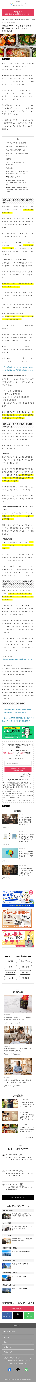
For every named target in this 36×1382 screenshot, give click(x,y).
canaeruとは (28, 1358)
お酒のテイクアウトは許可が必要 (15, 146)
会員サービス (8, 1347)
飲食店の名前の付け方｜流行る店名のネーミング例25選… (27, 1104)
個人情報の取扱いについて (23, 1361)
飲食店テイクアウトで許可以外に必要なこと (17, 154)
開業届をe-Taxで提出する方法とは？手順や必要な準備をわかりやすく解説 (26, 838)
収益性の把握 (9, 168)
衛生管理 (8, 159)
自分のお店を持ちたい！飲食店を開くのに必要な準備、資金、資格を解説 (26, 871)
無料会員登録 (18, 769)
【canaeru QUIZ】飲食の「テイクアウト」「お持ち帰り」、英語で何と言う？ (17, 182)
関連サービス (8, 1352)
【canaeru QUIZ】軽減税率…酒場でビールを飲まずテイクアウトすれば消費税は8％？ (17, 189)
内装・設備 (25, 967)
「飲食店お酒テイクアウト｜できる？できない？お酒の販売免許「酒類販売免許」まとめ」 (18, 368)
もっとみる (29, 1137)
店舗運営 (10, 961)
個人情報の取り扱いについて (17, 758)
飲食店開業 (25, 978)
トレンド (10, 978)
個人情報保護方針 (10, 1361)
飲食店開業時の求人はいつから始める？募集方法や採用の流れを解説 (18, 1050)
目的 (5, 1342)
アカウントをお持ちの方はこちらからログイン (23, 775)
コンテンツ (7, 1337)
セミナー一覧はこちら (18, 1197)
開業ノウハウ (25, 19)
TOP (3, 19)
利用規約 (6, 1358)
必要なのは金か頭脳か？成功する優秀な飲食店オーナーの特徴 (26, 854)
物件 (10, 967)
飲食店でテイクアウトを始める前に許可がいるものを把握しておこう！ (17, 172)
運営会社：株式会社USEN (17, 1358)
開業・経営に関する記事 (13, 19)
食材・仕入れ (10, 972)
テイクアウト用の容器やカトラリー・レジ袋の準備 (17, 163)
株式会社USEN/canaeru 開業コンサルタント (18, 659)
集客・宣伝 (25, 972)
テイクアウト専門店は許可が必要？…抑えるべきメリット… (27, 1117)
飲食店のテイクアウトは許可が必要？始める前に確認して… (27, 1129)
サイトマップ (22, 1363)
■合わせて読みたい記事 (13, 177)
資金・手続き (25, 961)
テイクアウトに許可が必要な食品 (15, 150)
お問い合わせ (13, 1363)
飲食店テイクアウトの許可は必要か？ (17, 143)
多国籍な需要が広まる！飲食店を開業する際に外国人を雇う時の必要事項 (26, 821)
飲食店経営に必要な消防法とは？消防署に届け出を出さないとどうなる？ (18, 1018)
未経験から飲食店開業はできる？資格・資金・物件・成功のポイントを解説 (18, 1081)
